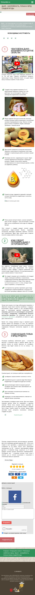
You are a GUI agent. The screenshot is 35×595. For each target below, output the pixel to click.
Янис (11, 460)
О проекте (18, 571)
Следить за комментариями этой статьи (15, 533)
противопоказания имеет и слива (14, 282)
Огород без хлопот (16, 551)
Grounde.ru (5, 2)
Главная (6, 551)
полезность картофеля (8, 317)
